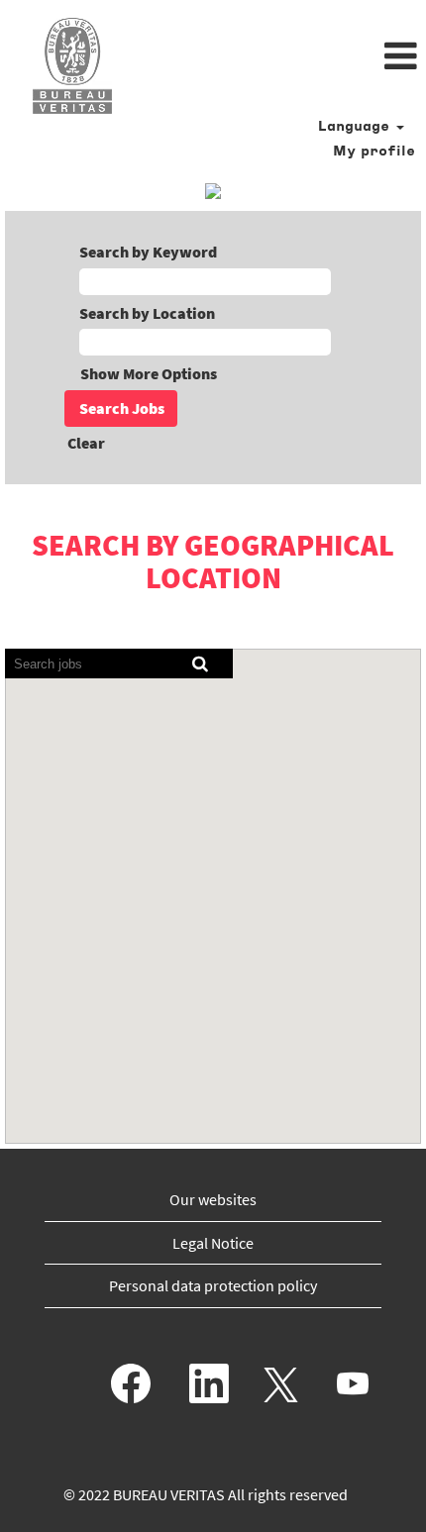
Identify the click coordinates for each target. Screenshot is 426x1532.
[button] (284, 57)
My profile (374, 152)
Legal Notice (213, 1243)
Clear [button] (86, 443)
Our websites (213, 1199)
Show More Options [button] (148, 373)
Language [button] (356, 127)
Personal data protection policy (213, 1285)
